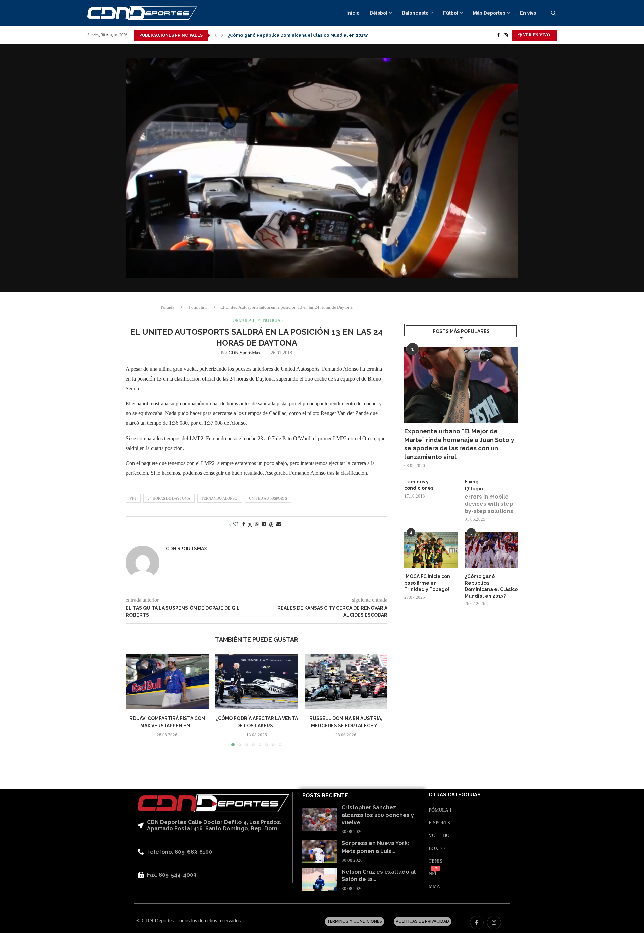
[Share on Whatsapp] (257, 524)
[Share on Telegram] (264, 524)
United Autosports (268, 498)
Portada (167, 307)
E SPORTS (439, 823)
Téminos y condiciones (418, 485)
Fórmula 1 (198, 307)
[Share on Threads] (271, 525)
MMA (434, 886)
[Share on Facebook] (243, 524)
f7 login (474, 488)
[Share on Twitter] (250, 525)
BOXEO (437, 848)
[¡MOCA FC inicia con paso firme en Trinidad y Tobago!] (431, 550)
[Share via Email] (278, 524)
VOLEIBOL (440, 835)
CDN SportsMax (244, 352)
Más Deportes (489, 13)
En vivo (528, 13)
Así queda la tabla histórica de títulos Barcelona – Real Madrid (297, 35)
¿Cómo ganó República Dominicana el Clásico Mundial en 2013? (491, 586)
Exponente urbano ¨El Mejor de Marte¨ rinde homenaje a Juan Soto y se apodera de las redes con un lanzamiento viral (459, 444)
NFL (433, 874)
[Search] (553, 13)
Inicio (353, 13)
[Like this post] (235, 524)
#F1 (133, 498)
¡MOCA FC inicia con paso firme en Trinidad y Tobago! (427, 583)
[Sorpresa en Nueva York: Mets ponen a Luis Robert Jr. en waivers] (319, 851)
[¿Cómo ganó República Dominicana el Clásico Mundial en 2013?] (491, 550)
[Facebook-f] (477, 923)
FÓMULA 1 (440, 810)
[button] (215, 35)
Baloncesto (415, 13)
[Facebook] (498, 35)
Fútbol (450, 13)
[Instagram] (505, 35)
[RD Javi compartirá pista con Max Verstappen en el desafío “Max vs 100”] (167, 681)
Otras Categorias (455, 794)
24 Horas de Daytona (169, 498)
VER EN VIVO (536, 35)
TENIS (435, 861)
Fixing (472, 481)
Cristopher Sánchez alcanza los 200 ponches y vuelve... (378, 815)
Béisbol (378, 13)
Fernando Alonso (219, 498)
